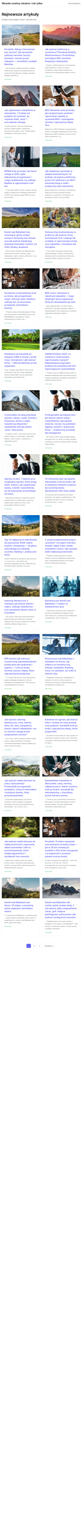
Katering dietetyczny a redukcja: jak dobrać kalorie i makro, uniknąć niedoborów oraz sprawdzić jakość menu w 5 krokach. (20, 606)
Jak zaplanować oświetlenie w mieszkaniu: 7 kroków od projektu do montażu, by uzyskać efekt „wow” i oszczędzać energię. (19, 116)
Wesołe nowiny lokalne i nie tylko (22, 3)
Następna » (49, 946)
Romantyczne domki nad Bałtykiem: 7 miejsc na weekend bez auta (57, 603)
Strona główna (74, 3)
